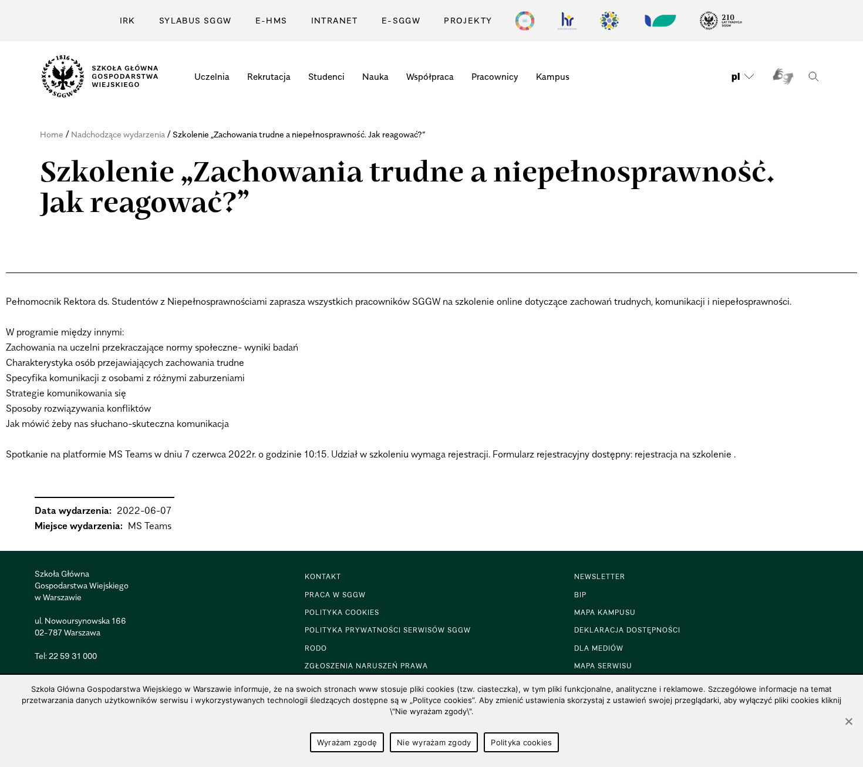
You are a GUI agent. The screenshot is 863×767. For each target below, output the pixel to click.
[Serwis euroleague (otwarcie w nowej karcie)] (609, 20)
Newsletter (599, 576)
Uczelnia (212, 76)
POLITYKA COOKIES (342, 612)
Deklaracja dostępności (627, 629)
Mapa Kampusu (605, 612)
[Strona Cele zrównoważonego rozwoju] (524, 20)
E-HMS (271, 20)
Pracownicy (494, 76)
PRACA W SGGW (335, 594)
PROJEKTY (468, 20)
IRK (128, 20)
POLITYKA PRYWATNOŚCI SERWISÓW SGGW (388, 629)
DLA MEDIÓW (598, 648)
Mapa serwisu (603, 665)
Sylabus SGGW (195, 20)
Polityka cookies (521, 742)
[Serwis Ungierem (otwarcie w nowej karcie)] (659, 20)
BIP (580, 594)
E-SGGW (401, 20)
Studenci (326, 76)
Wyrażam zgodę (347, 742)
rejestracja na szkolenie (683, 454)
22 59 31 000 (73, 656)
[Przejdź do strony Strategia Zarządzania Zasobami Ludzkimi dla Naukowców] (567, 20)
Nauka (375, 76)
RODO (316, 648)
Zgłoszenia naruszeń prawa (366, 665)
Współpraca (430, 76)
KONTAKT (323, 576)
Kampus (552, 76)
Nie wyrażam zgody (434, 742)
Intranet (334, 20)
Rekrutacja (269, 76)
